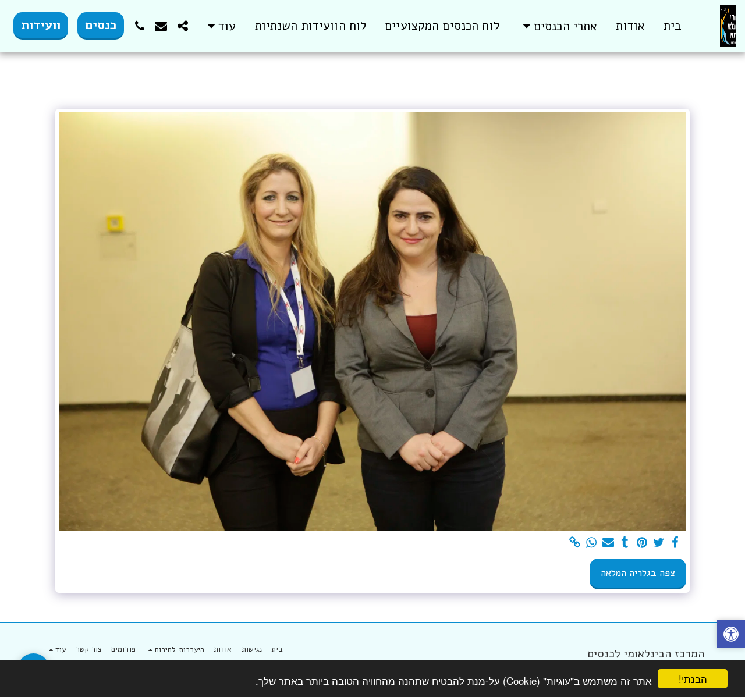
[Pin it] (642, 543)
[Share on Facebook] (675, 543)
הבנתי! (693, 678)
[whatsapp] (592, 543)
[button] (557, 25)
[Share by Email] (608, 543)
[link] (575, 543)
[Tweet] (658, 543)
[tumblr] (625, 543)
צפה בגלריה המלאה (638, 572)
